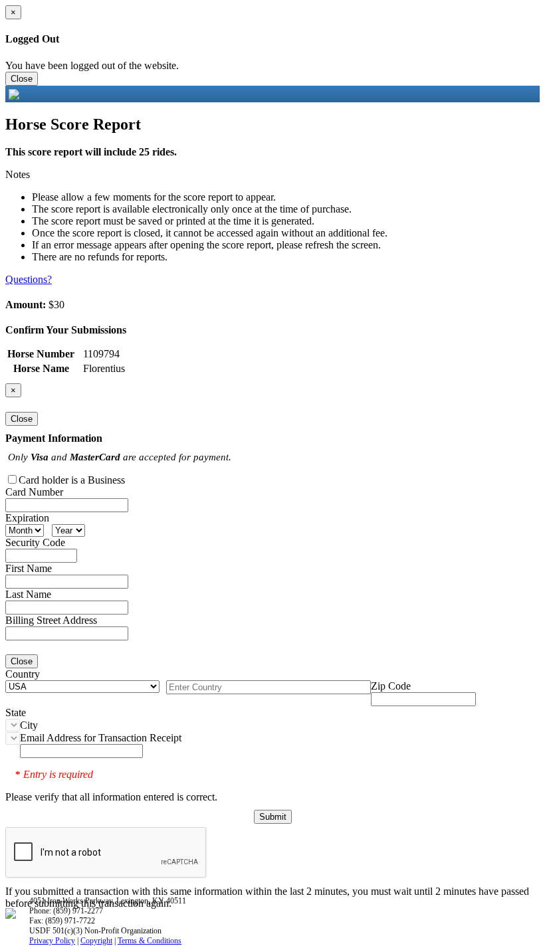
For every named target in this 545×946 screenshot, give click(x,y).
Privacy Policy (52, 940)
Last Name (28, 594)
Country (22, 674)
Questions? (28, 279)
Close (22, 79)
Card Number (34, 492)
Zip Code (391, 686)
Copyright (96, 940)
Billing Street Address (51, 620)
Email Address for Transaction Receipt (100, 737)
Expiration (27, 517)
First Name (28, 568)
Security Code (35, 542)
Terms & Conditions (149, 940)
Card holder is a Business (72, 480)
